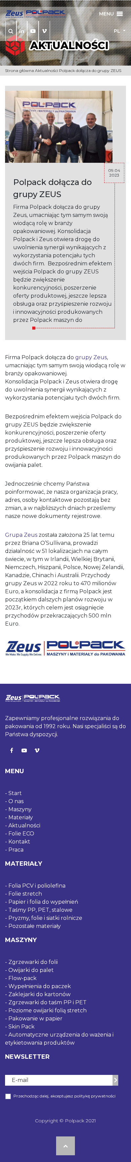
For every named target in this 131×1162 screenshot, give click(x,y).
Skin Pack (21, 1026)
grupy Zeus (91, 357)
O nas (16, 801)
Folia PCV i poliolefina (37, 886)
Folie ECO (21, 833)
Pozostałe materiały (34, 926)
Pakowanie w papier (35, 1018)
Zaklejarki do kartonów (39, 994)
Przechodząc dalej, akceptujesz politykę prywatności (64, 1095)
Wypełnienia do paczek (39, 986)
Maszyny (20, 809)
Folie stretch (25, 894)
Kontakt (19, 841)
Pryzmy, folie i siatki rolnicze (45, 918)
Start (15, 793)
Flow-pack (22, 978)
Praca (16, 850)
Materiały (20, 817)
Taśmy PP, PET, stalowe (40, 910)
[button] (106, 14)
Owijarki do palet (31, 970)
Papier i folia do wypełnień (43, 902)
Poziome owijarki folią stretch (47, 1010)
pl (118, 31)
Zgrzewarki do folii (33, 962)
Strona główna (19, 70)
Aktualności (46, 70)
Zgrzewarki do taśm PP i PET (47, 1002)
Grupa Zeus (21, 535)
